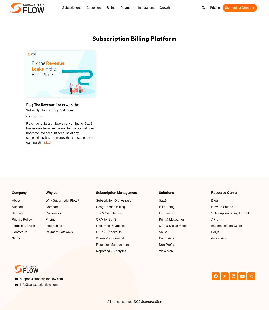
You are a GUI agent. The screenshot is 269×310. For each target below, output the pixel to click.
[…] (48, 142)
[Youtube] (242, 276)
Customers (94, 7)
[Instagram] (251, 276)
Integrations (146, 7)
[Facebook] (216, 276)
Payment (127, 7)
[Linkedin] (233, 276)
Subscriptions (71, 7)
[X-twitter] (225, 276)
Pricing (215, 7)
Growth (165, 7)
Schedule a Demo (237, 7)
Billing (111, 7)
